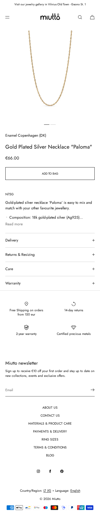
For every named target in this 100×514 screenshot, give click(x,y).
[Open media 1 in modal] (50, 75)
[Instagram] (38, 471)
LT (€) (47, 490)
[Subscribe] (88, 389)
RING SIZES (50, 439)
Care (9, 268)
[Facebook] (50, 471)
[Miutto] (50, 17)
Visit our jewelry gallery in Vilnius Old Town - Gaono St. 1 (50, 4)
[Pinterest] (62, 471)
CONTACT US (50, 415)
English (75, 490)
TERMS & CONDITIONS (50, 447)
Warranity (13, 283)
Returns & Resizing (20, 254)
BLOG (50, 455)
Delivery (11, 240)
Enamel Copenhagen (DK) (25, 135)
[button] (80, 17)
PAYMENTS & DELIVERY (50, 431)
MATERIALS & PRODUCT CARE (50, 423)
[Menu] (11, 17)
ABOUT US (50, 407)
